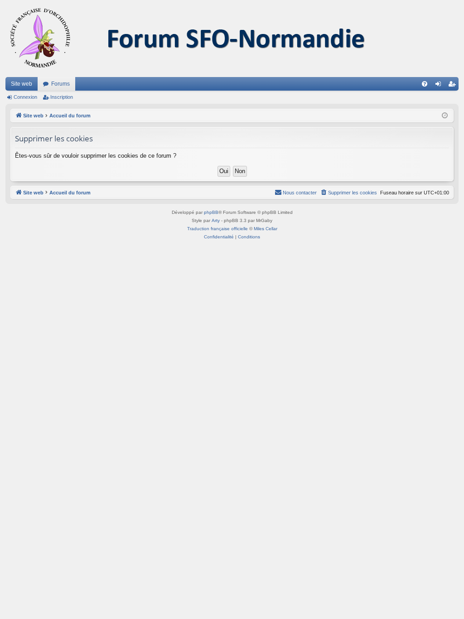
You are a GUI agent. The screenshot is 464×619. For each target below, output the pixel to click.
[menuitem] (424, 84)
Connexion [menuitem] (440, 86)
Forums (60, 84)
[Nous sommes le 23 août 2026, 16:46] (445, 116)
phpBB (211, 212)
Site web (21, 84)
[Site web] (198, 38)
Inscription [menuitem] (454, 86)
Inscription (61, 97)
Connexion (25, 97)
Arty (216, 220)
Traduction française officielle (217, 228)
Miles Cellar (265, 228)
